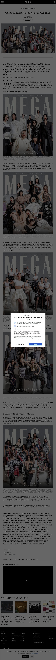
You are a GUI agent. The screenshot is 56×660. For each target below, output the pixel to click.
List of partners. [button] (25, 334)
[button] (28, 329)
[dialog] (28, 330)
